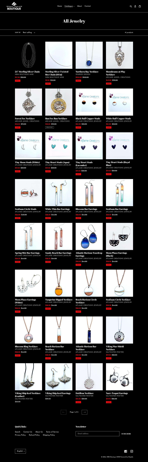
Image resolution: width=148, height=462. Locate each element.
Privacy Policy (20, 435)
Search (17, 432)
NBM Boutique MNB (113, 457)
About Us (39, 432)
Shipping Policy (49, 435)
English (20, 451)
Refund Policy (34, 435)
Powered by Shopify (126, 457)
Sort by (17, 32)
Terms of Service (52, 432)
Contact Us (27, 432)
